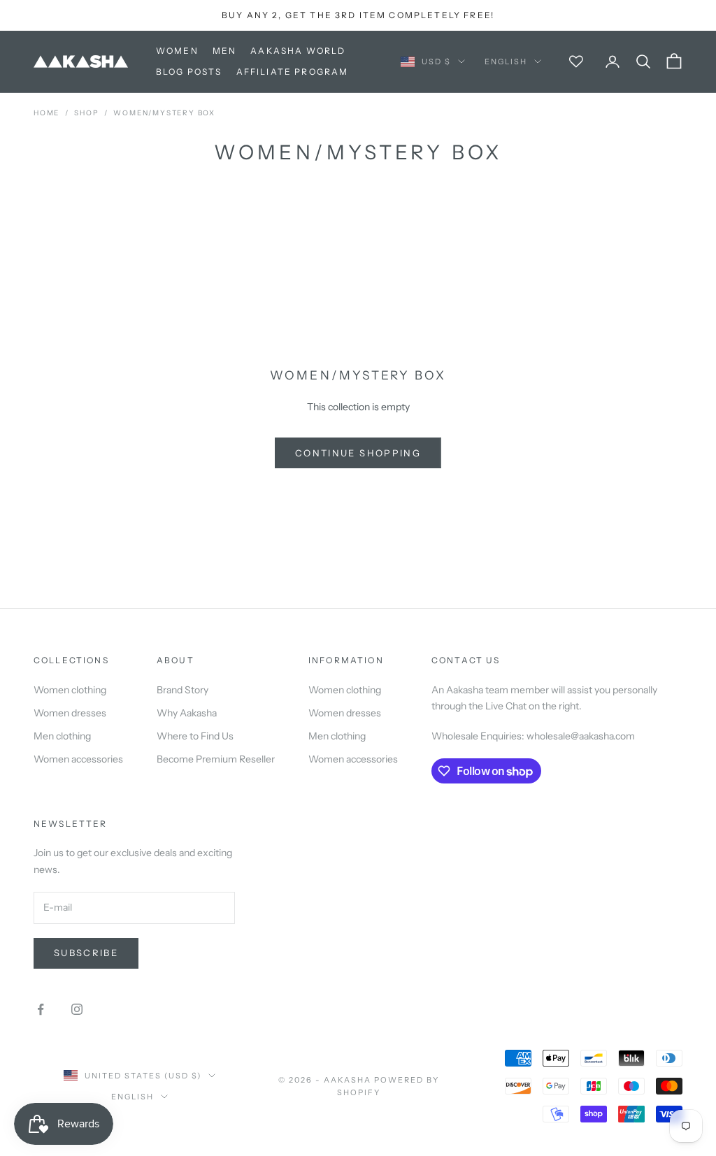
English (506, 61)
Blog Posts (189, 71)
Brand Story (182, 690)
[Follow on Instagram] (77, 1009)
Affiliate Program (292, 71)
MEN (224, 50)
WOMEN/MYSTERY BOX (164, 112)
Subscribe (86, 952)
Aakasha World (297, 50)
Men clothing (62, 736)
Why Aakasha (187, 713)
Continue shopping (358, 452)
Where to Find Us (195, 736)
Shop (86, 112)
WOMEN (177, 50)
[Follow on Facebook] (41, 1009)
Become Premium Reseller (216, 759)
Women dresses (70, 713)
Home (46, 112)
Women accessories (78, 759)
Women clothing (70, 690)
